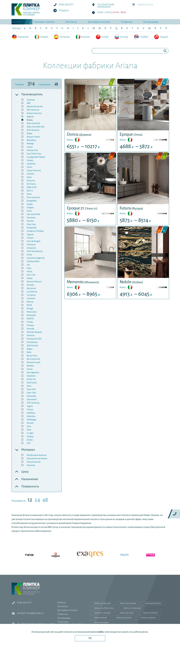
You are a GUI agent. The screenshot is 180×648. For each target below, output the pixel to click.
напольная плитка (153, 603)
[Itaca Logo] (142, 555)
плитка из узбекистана (104, 608)
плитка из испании (128, 603)
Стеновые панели (44, 21)
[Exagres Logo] (90, 555)
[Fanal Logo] (38, 555)
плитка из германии (132, 608)
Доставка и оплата (99, 21)
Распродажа (150, 21)
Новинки (126, 21)
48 (45, 500)
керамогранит (100, 617)
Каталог (17, 21)
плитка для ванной (102, 603)
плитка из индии (101, 622)
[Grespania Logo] (64, 555)
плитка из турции (148, 617)
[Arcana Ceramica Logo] (116, 555)
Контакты (71, 21)
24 (37, 500)
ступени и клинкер (102, 613)
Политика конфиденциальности (69, 623)
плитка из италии (150, 613)
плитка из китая (126, 613)
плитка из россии (123, 617)
